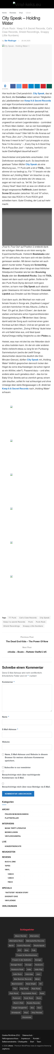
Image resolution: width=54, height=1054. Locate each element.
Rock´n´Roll (18, 1003)
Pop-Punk (24, 988)
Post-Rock (14, 993)
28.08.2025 (25, 40)
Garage (38, 960)
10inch (11, 874)
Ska (32, 1007)
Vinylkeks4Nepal (13, 836)
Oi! (40, 984)
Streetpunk (16, 1012)
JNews (10, 1045)
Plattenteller (12, 818)
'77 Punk (12, 617)
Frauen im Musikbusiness (17, 814)
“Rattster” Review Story (16, 892)
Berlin (11, 945)
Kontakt (36, 1038)
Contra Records (23, 945)
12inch (28, 12)
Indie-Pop (38, 969)
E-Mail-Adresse (10, 729)
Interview (29, 974)
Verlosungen (9, 906)
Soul (39, 1007)
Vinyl (21, 12)
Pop (15, 988)
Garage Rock (16, 965)
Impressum (25, 1038)
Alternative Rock (16, 941)
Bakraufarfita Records (35, 941)
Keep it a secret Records (14, 622)
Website (6, 741)
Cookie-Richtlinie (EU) (11, 1035)
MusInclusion (11, 832)
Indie (29, 969)
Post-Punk (36, 988)
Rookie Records (33, 1003)
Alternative (34, 936)
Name (5, 716)
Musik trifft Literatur (15, 828)
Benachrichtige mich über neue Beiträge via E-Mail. (26, 786)
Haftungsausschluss (10, 1038)
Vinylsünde (10, 900)
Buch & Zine (10, 861)
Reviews (13, 12)
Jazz (38, 974)
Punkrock (16, 998)
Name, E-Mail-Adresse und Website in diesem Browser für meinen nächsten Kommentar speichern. (26, 757)
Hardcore (39, 965)
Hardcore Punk (17, 969)
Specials (7, 887)
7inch (10, 882)
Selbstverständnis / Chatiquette (14, 1041)
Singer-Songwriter (20, 1007)
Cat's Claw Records (28, 617)
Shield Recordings (11, 626)
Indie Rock (17, 974)
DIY (19, 950)
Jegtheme (6, 1048)
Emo (26, 950)
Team (39, 1041)
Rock (39, 998)
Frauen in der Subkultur (21, 960)
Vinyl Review (37, 1012)
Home (4, 12)
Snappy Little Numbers (33, 626)
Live (4, 841)
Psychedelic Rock (29, 993)
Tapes (7, 865)
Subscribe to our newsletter (17, 767)
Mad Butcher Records (23, 979)
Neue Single (31, 984)
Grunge (28, 965)
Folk (33, 950)
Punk (30, 622)
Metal (37, 979)
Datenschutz (27, 1035)
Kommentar (8, 681)
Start (32, 1041)
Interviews (8, 823)
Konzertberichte (13, 846)
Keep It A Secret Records (38, 100)
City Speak (44, 617)
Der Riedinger (10, 40)
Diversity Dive (11, 896)
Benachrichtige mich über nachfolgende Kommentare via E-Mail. (21, 776)
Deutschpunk (39, 945)
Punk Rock (40, 622)
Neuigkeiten (8, 851)
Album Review (20, 936)
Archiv (5, 809)
